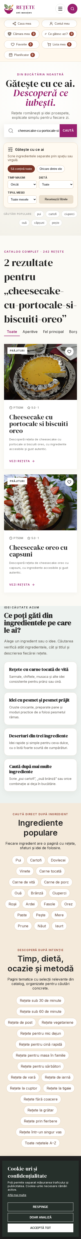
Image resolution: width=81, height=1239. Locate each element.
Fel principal (53, 331)
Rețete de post (20, 1022)
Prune (23, 926)
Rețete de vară (23, 1077)
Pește (40, 915)
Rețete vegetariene (57, 1022)
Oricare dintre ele (51, 169)
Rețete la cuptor (23, 1088)
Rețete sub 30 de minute (40, 1000)
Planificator (24, 55)
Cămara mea (23, 34)
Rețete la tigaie (59, 1088)
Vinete (25, 871)
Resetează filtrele (56, 199)
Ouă (18, 893)
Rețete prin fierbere (40, 1121)
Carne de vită (23, 882)
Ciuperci (59, 893)
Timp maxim (16, 177)
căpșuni (39, 222)
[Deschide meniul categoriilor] (60, 9)
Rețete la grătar (40, 1110)
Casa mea (24, 23)
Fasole (49, 904)
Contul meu (62, 23)
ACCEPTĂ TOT (40, 1228)
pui (39, 214)
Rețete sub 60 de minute (40, 1011)
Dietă (43, 177)
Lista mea (61, 44)
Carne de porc (56, 882)
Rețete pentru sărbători (41, 1066)
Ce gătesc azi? (60, 34)
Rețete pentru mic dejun (40, 1033)
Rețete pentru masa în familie (40, 1055)
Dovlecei (58, 860)
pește (55, 222)
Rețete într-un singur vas (40, 1132)
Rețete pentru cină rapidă (40, 1044)
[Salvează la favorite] (69, 351)
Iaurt (59, 926)
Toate (12, 331)
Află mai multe (17, 1195)
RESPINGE (40, 1207)
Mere (59, 915)
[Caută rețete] (72, 9)
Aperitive (30, 331)
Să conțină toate (21, 169)
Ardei (30, 904)
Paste (22, 915)
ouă (24, 222)
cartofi (53, 214)
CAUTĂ (68, 130)
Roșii (12, 904)
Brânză (37, 893)
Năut (42, 926)
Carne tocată (50, 871)
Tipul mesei (16, 192)
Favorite (24, 44)
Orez (68, 904)
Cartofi (36, 860)
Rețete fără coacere (41, 1099)
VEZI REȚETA (19, 461)
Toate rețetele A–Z (40, 1143)
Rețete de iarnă (57, 1077)
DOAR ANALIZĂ (41, 1217)
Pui (18, 860)
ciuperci (69, 214)
